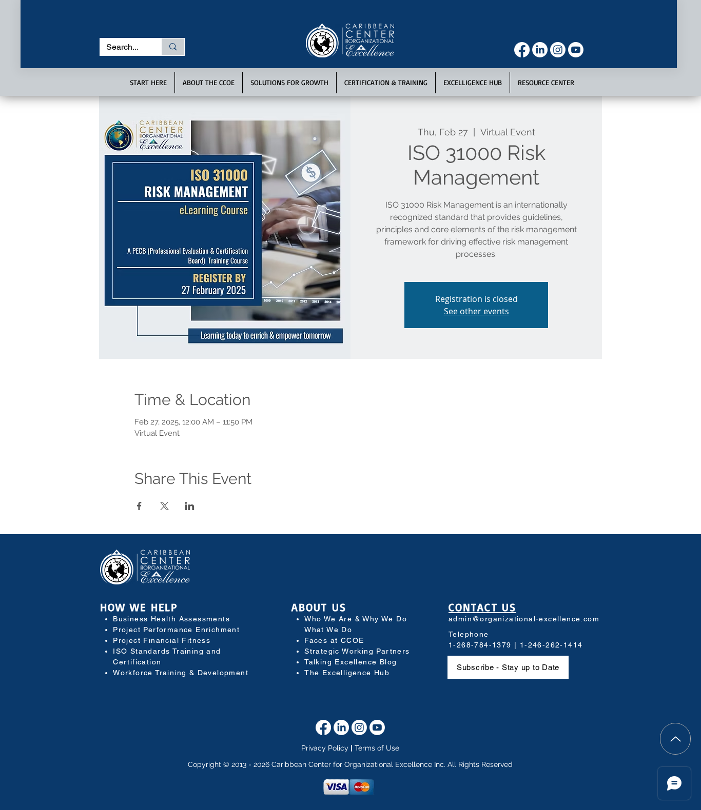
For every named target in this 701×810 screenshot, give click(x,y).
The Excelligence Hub (347, 673)
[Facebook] (522, 49)
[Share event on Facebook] (139, 506)
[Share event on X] (164, 506)
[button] (148, 82)
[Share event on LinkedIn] (189, 506)
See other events (476, 311)
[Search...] (172, 46)
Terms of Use (377, 748)
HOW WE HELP (139, 607)
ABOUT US (318, 607)
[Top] (675, 739)
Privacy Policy (324, 748)
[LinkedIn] (540, 49)
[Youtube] (575, 49)
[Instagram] (558, 49)
